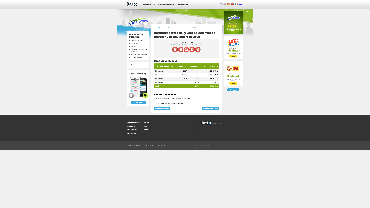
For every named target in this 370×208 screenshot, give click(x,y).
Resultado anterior (162, 108)
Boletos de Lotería (182, 4)
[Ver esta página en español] (228, 4)
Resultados (147, 4)
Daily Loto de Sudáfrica (138, 40)
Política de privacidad (149, 145)
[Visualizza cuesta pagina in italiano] (236, 4)
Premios (133, 46)
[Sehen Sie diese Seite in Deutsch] (232, 4)
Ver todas (233, 90)
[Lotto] (155, 28)
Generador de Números (166, 4)
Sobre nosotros (161, 145)
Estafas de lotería (132, 130)
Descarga (138, 102)
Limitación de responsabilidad (135, 145)
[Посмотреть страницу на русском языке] (240, 4)
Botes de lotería (131, 133)
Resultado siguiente (210, 108)
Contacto (146, 130)
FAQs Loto (146, 123)
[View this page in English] (221, 4)
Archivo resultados (136, 57)
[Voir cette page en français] (225, 4)
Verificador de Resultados (139, 54)
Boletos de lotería (136, 65)
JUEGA (233, 56)
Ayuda (145, 126)
